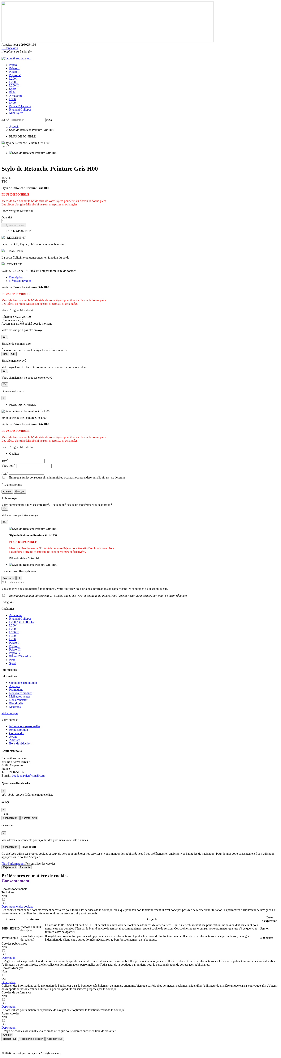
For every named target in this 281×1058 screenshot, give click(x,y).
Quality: (14, 453)
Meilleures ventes (19, 696)
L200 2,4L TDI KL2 (21, 622)
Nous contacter (18, 700)
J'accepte (25, 867)
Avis (5, 473)
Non (5, 353)
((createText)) (29, 817)
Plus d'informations (13, 863)
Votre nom (8, 465)
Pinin (12, 92)
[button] (17, 906)
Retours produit (18, 729)
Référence (8, 316)
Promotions (16, 689)
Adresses (14, 740)
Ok (4, 336)
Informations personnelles (24, 726)
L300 (12, 99)
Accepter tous (54, 1038)
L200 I (13, 78)
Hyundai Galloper (20, 109)
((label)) (6, 813)
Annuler (7, 491)
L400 (12, 102)
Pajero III (14, 71)
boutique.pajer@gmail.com (28, 775)
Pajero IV (15, 75)
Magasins (15, 706)
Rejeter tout (9, 867)
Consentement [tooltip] (15, 880)
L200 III (14, 85)
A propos (14, 686)
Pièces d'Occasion (20, 106)
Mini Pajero (16, 113)
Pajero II (14, 68)
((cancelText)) (10, 817)
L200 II (13, 82)
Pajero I (14, 64)
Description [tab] (16, 277)
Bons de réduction (20, 743)
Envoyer (19, 491)
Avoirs (13, 736)
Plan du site (16, 703)
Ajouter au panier (13, 225)
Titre (5, 460)
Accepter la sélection (31, 1038)
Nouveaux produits (20, 693)
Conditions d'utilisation (23, 682)
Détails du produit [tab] (20, 280)
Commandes (16, 733)
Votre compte (10, 713)
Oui (13, 353)
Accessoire (15, 95)
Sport (12, 89)
